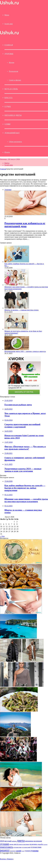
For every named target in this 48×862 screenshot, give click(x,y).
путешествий (26, 847)
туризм (27, 851)
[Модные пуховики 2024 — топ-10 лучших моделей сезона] (22, 661)
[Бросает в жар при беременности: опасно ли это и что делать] (21, 836)
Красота (8, 98)
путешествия (36, 847)
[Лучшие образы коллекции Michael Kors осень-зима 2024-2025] (22, 686)
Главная (3, 169)
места (16, 844)
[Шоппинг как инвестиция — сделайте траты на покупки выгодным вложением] (16, 285)
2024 (2, 841)
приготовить (6, 847)
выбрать (14, 841)
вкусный (7, 841)
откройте (40, 844)
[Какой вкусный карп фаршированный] (21, 811)
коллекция (38, 841)
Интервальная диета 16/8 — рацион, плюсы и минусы (25, 351)
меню (11, 844)
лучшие (4, 843)
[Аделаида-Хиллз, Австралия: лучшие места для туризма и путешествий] (15, 736)
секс (23, 851)
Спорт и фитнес (15, 80)
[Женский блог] (9, 4)
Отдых (7, 106)
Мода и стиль (11, 89)
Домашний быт (12, 133)
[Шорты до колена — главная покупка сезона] (16, 308)
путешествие (18, 847)
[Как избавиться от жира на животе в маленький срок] (21, 613)
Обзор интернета (15, 142)
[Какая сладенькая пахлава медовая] (21, 588)
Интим (11, 62)
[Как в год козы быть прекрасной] (21, 563)
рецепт (5, 850)
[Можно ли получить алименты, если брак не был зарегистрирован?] (16, 329)
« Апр (2, 536)
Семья (7, 124)
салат (18, 850)
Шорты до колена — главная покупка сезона (21, 310)
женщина (29, 841)
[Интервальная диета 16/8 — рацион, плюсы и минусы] (16, 349)
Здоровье (8, 54)
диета (21, 840)
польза (45, 844)
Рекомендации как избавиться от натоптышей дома (24, 225)
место (21, 844)
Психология (13, 71)
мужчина (33, 844)
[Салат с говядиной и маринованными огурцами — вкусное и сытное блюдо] (19, 711)
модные (26, 844)
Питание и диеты (13, 115)
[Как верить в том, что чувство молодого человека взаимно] (21, 786)
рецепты (12, 851)
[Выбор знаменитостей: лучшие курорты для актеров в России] (18, 761)
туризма (34, 850)
